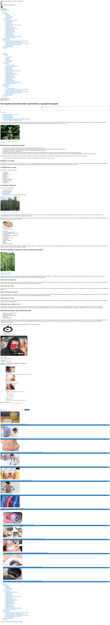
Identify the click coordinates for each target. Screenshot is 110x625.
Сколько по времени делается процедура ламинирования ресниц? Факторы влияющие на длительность (25, 552)
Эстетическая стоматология (12, 28)
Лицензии (8, 15)
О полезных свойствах (8, 117)
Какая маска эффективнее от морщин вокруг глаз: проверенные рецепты (16, 480)
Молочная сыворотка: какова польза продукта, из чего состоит (14, 423)
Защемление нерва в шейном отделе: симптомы (11, 466)
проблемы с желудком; (8, 237)
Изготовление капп (10, 34)
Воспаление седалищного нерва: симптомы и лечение (12, 508)
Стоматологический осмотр (12, 20)
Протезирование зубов (10, 31)
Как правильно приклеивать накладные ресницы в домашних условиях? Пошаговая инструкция (24, 538)
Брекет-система (9, 32)
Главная (4, 12)
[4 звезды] (3, 358)
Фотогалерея (8, 18)
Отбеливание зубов (10, 29)
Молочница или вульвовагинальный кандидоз (16, 400)
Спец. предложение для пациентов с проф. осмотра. (17, 41)
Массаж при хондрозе (7, 228)
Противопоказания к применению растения (12, 120)
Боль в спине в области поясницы (8, 437)
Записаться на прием (7, 46)
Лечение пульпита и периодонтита (13, 24)
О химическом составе (8, 116)
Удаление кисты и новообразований (13, 36)
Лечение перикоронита (11, 37)
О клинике (5, 13)
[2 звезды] (1, 358)
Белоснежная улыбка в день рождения (14, 42)
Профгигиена (9, 22)
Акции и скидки (6, 39)
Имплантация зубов (10, 30)
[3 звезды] (2, 358)
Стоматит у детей (7, 334)
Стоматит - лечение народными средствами (15, 391)
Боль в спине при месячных (7, 494)
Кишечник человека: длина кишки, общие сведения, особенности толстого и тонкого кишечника (22, 451)
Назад (7, 55)
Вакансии (8, 14)
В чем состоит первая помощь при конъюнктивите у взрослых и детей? (18, 524)
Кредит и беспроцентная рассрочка (13, 44)
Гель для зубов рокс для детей (12, 382)
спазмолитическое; (7, 192)
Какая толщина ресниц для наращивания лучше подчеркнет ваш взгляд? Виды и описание (23, 580)
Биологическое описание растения (10, 114)
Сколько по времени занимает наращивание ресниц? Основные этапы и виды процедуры (22, 566)
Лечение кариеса (9, 23)
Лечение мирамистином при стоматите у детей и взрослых (18, 374)
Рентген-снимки (9, 21)
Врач (63, 319)
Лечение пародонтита (10, 35)
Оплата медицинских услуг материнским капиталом (17, 43)
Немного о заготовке (7, 115)
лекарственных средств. (61, 123)
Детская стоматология (10, 27)
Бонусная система (9, 45)
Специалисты (6, 38)
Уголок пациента (9, 16)
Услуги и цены (6, 19)
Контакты (5, 47)
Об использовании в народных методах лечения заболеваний (16, 118)
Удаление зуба (9, 26)
